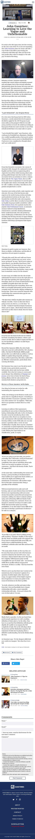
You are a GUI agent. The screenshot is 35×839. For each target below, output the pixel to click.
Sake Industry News (8, 205)
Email (4, 727)
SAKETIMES (23, 694)
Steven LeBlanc (24, 705)
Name (4, 721)
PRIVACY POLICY (17, 815)
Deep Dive (15, 674)
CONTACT (17, 812)
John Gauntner (10, 48)
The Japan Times (16, 179)
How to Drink (15, 700)
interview (7, 652)
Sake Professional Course (15, 207)
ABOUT (17, 805)
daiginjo (25, 374)
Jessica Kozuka (23, 679)
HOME (3, 647)
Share (6, 663)
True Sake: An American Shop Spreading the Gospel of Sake (20, 702)
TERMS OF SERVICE (17, 819)
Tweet (16, 663)
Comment (5, 737)
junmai (4, 376)
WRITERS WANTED (17, 808)
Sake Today (5, 201)
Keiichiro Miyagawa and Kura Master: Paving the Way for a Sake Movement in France (21, 691)
